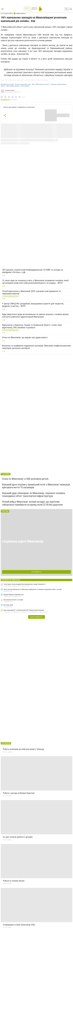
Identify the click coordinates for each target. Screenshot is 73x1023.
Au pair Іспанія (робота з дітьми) (18, 837)
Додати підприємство (36, 617)
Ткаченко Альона (9, 90)
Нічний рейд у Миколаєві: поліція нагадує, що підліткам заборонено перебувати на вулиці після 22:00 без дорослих (32, 503)
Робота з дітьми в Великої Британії (18, 793)
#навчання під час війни (7, 84)
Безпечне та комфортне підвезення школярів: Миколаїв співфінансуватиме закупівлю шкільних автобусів (36, 346)
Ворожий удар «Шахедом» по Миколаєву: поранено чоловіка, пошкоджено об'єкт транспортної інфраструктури (33, 494)
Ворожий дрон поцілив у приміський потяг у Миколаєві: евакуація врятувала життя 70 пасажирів (36, 486)
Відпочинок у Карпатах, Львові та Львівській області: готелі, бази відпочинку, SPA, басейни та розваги (32, 326)
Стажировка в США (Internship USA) (19, 924)
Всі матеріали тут (37, 572)
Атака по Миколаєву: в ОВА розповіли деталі (25, 478)
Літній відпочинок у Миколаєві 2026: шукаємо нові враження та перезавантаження (31, 292)
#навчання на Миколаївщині (58, 84)
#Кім (33, 84)
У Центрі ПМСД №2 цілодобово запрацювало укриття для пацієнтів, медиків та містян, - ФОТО (33, 304)
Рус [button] (67, 9)
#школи (3, 86)
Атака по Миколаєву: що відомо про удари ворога (25, 337)
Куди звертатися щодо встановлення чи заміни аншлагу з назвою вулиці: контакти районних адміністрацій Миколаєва (35, 315)
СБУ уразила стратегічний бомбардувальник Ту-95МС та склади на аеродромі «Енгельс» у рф (32, 271)
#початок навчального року (23, 84)
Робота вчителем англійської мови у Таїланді (23, 749)
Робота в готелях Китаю (13, 881)
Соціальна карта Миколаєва (22, 541)
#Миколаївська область (43, 84)
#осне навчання (24, 86)
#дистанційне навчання (12, 86)
